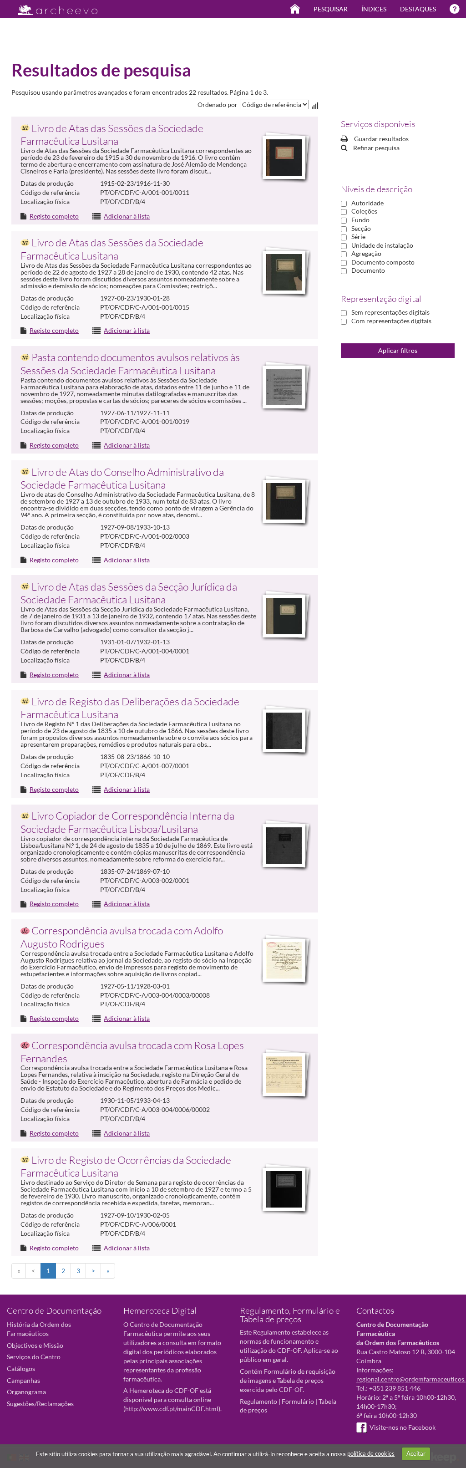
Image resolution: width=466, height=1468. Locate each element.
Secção (361, 228)
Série (358, 236)
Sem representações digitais (390, 312)
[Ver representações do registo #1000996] (284, 501)
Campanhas (23, 1380)
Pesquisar (331, 9)
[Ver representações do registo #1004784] (284, 1074)
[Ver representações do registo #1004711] (284, 960)
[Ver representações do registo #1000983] (284, 157)
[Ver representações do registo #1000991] (284, 387)
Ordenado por (218, 104)
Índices (373, 9)
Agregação (366, 253)
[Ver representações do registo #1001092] (284, 1189)
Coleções (364, 211)
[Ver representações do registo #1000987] (284, 272)
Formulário (298, 1401)
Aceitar (415, 1453)
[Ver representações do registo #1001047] (284, 845)
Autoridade (367, 203)
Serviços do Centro (34, 1357)
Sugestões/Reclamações (40, 1403)
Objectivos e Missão (35, 1345)
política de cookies (371, 1453)
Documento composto (383, 262)
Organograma (26, 1392)
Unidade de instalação (382, 245)
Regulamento (258, 1401)
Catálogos (21, 1368)
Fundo (360, 220)
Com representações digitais (391, 321)
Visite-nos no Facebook (403, 1427)
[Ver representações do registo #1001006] (284, 730)
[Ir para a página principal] (52, 7)
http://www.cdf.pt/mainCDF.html (171, 1408)
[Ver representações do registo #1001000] (284, 616)
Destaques (418, 9)
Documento (368, 270)
